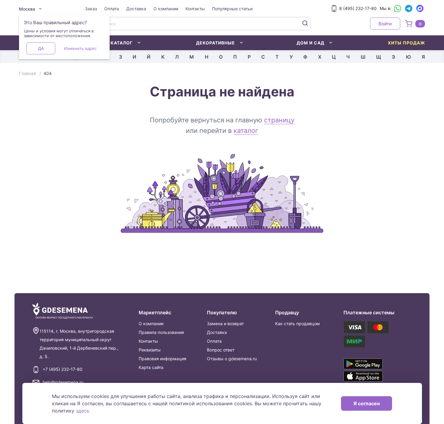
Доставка (136, 8)
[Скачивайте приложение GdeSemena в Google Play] (371, 363)
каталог (245, 130)
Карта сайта (151, 367)
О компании (165, 8)
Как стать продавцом (297, 323)
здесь (82, 411)
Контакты (195, 8)
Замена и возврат (225, 323)
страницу (279, 120)
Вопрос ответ (220, 349)
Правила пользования (161, 332)
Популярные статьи (232, 8)
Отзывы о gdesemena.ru (232, 358)
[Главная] (62, 311)
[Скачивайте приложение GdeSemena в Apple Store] (371, 376)
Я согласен (366, 403)
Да (41, 48)
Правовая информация (162, 358)
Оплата (111, 8)
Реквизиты (150, 349)
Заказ (91, 8)
